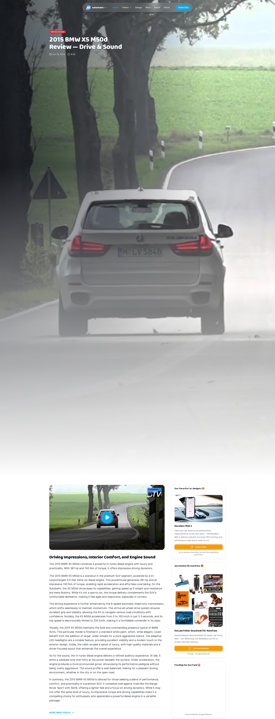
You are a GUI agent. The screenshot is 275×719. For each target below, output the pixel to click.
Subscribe (183, 7)
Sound (157, 7)
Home (115, 7)
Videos (125, 7)
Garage (138, 7)
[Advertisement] (198, 691)
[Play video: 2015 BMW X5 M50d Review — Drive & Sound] (107, 517)
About (167, 7)
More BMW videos (60, 712)
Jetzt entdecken (201, 648)
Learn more (201, 547)
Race (148, 7)
